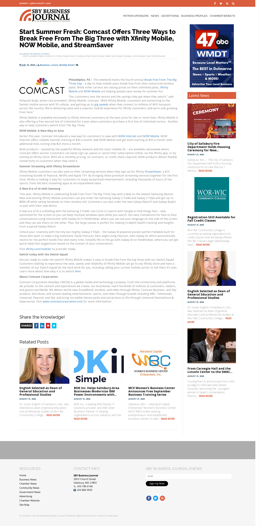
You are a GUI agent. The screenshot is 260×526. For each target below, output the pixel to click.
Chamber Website (222, 15)
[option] (212, 55)
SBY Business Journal (46, 516)
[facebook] (215, 3)
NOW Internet (127, 136)
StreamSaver (153, 171)
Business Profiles (194, 15)
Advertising (170, 15)
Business (45, 65)
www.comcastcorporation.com (62, 301)
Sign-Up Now (156, 483)
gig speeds (101, 104)
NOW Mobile (92, 91)
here (78, 271)
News (155, 15)
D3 (94, 516)
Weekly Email (66, 65)
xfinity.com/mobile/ (38, 249)
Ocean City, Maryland (107, 516)
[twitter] (221, 3)
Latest (54, 65)
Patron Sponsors (136, 15)
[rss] (227, 3)
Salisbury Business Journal (34, 54)
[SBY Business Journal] (44, 15)
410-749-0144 (84, 486)
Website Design (83, 516)
